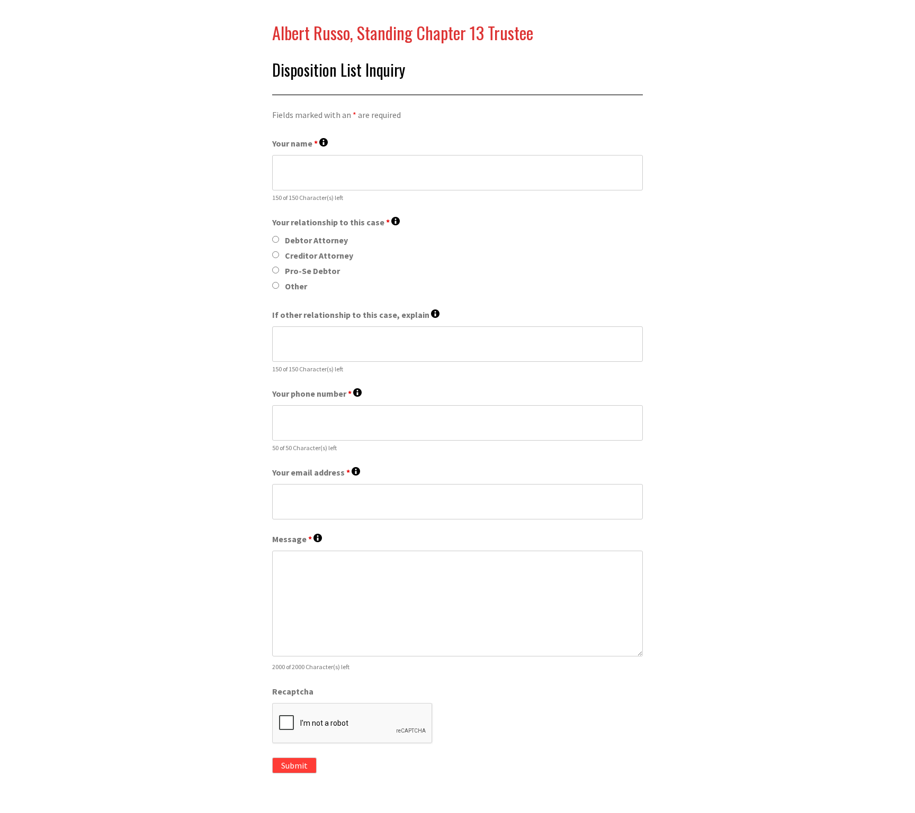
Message (297, 539)
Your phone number (317, 393)
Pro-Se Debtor (312, 271)
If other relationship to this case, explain (355, 315)
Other (296, 286)
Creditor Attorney (319, 255)
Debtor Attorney (316, 240)
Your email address (316, 472)
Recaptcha (292, 691)
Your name (300, 143)
